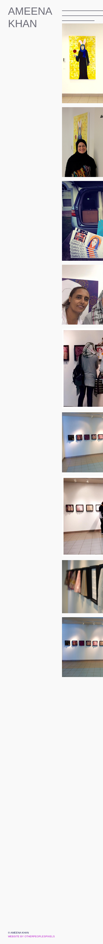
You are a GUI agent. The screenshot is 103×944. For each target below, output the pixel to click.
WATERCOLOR (29, 133)
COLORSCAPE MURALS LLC (35, 43)
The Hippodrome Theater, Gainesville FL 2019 (37, 80)
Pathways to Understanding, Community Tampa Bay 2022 (37, 73)
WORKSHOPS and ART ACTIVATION (35, 50)
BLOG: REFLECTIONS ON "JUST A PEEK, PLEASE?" (35, 125)
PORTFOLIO (22, 35)
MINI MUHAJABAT (33, 148)
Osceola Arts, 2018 (37, 95)
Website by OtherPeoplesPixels (31, 936)
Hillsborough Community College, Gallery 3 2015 (37, 110)
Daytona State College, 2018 (37, 88)
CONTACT (20, 170)
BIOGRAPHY (23, 163)
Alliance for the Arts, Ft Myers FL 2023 (37, 65)
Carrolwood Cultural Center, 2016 (37, 103)
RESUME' (19, 177)
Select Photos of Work (37, 118)
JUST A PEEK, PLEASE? (35, 58)
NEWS (15, 155)
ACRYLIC (22, 140)
